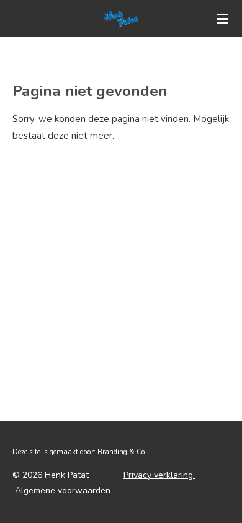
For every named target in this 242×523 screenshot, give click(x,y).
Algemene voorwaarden (62, 490)
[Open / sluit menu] (222, 18)
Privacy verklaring (159, 475)
